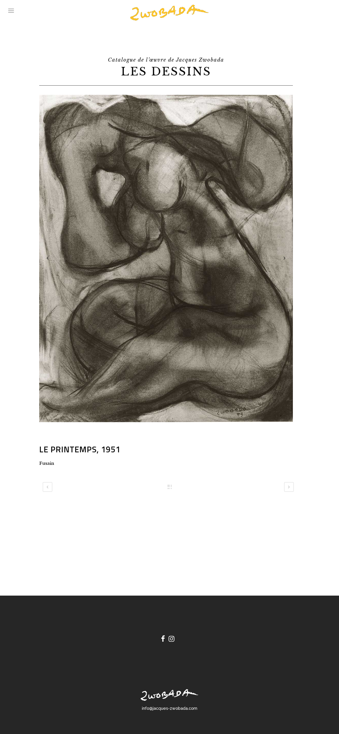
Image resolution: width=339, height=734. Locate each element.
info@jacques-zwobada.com (169, 708)
